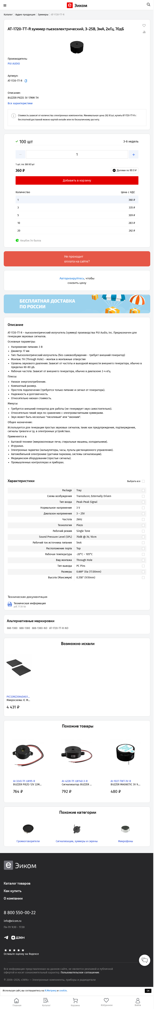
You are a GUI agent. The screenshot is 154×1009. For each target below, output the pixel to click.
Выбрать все (133, 481)
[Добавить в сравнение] (144, 32)
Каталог (8, 14)
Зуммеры (43, 14)
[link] (108, 490)
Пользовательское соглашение (80, 972)
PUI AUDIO (14, 63)
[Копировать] (25, 80)
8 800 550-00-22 (20, 912)
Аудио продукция (25, 14)
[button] (77, 47)
